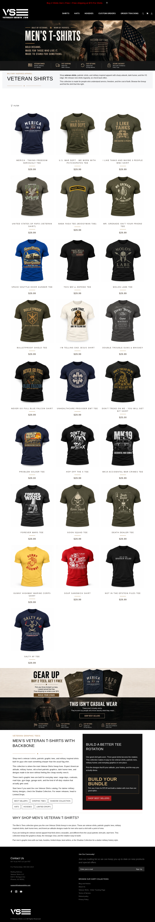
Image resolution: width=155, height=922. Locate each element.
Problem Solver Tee (32, 472)
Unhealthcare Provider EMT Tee (77, 408)
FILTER (16, 106)
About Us (82, 887)
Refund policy (83, 896)
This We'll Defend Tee (77, 287)
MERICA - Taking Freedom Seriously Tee (32, 161)
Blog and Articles (85, 883)
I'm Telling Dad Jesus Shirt (77, 348)
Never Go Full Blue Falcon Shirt (32, 408)
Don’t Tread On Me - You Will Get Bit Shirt (123, 410)
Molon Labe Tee (123, 287)
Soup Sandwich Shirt (77, 593)
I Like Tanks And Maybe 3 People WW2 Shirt (123, 161)
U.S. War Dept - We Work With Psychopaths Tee (77, 161)
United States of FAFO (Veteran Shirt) (32, 225)
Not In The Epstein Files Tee (123, 593)
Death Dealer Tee (123, 532)
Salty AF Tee (32, 657)
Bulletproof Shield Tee (32, 348)
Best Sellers (21, 801)
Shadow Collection (60, 801)
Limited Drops (44, 807)
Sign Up (139, 869)
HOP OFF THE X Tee (77, 472)
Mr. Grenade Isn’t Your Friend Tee (122, 225)
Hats (16, 807)
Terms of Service (85, 893)
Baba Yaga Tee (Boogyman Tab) (77, 224)
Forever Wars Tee (32, 532)
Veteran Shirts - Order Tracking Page (92, 890)
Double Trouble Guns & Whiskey (122, 348)
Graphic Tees (39, 801)
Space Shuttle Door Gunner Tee (32, 287)
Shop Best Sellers (98, 798)
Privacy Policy (84, 899)
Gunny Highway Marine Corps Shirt (32, 594)
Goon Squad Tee (77, 532)
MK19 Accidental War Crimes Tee (122, 472)
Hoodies (27, 807)
